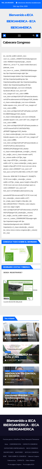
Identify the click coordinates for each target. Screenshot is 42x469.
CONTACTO (20, 460)
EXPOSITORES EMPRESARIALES (14, 448)
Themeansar (35, 439)
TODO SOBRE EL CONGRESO (17, 456)
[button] (33, 35)
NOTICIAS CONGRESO (32, 452)
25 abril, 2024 (12, 338)
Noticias (7, 332)
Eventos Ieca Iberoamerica (19, 371)
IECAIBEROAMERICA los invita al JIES (18, 355)
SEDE (5, 456)
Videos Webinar (30, 460)
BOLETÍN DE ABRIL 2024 (19, 335)
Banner (7, 371)
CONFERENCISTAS (15, 444)
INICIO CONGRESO (32, 448)
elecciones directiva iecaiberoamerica (16, 396)
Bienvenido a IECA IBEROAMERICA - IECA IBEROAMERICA (21, 21)
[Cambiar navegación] (19, 35)
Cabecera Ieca (11, 460)
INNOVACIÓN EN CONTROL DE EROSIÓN (20, 374)
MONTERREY (19, 452)
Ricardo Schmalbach (28, 338)
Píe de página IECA (28, 464)
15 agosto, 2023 (12, 401)
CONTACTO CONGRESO (30, 444)
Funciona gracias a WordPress (12, 439)
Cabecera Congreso (33, 456)
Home (6, 444)
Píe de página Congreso (14, 464)
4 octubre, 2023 (13, 379)
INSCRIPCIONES (9, 452)
